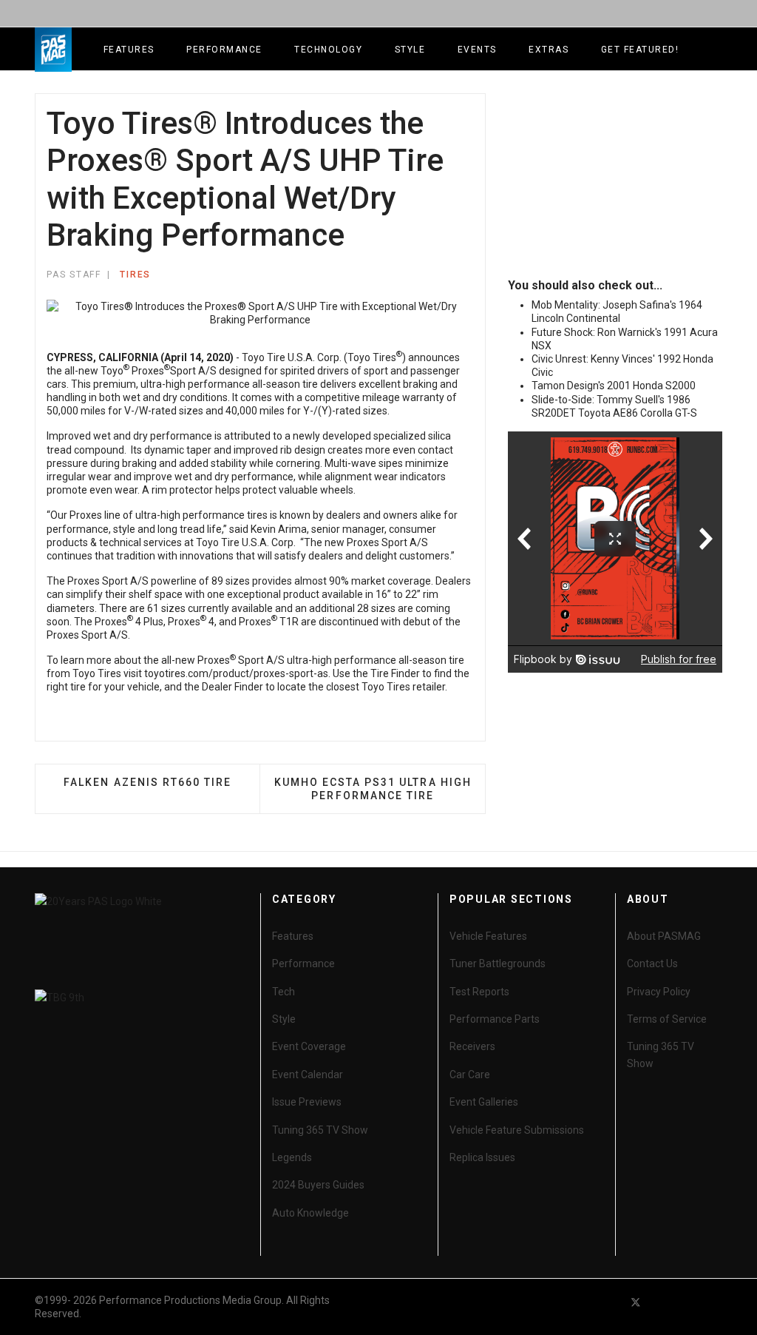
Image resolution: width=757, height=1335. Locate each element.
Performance (224, 49)
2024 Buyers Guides (318, 1185)
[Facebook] (609, 1302)
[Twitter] (636, 1302)
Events (477, 49)
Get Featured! (640, 49)
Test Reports (479, 992)
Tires (135, 274)
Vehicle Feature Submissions (516, 1130)
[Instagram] (715, 1302)
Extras (548, 49)
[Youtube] (662, 1302)
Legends (292, 1157)
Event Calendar (307, 1074)
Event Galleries (483, 1102)
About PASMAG (664, 936)
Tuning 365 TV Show (320, 1130)
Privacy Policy (658, 992)
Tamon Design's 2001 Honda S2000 (614, 385)
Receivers (472, 1046)
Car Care (469, 1074)
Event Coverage (309, 1046)
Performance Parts (494, 1019)
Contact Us (652, 963)
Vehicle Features (488, 936)
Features (129, 49)
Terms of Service (667, 1019)
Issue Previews (307, 1102)
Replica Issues (482, 1157)
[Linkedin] (689, 1302)
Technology (328, 49)
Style (410, 49)
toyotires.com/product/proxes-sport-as (236, 673)
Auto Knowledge (310, 1213)
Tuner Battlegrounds (497, 963)
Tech (283, 992)
